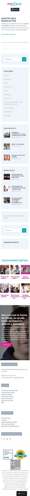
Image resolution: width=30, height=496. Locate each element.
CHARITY (6, 75)
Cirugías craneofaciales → (25, 296)
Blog (2, 402)
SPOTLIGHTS (7, 98)
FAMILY (6, 83)
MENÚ (16, 9)
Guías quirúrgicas (6, 394)
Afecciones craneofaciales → (15, 296)
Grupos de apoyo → (4, 277)
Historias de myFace (7, 396)
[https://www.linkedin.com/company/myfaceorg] (4, 439)
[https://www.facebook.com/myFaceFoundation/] (1, 439)
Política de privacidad (7, 424)
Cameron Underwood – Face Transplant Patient (19, 134)
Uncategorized (9, 108)
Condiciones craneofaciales (9, 390)
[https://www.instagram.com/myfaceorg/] (10, 439)
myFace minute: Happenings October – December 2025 (17, 200)
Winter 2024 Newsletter (8, 34)
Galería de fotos (6, 418)
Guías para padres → (5, 295)
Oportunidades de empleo (9, 422)
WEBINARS (7, 115)
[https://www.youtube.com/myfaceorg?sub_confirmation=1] (7, 439)
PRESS (6, 91)
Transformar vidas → (15, 277)
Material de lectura (7, 398)
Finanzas (4, 420)
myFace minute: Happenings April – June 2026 (18, 176)
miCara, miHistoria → (25, 278)
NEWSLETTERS (8, 87)
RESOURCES (7, 94)
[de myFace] (15, 4)
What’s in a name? (18, 144)
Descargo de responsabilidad (10, 426)
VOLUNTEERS (8, 112)
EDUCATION (7, 79)
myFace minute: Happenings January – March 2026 (19, 188)
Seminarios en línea (7, 400)
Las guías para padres (7, 392)
